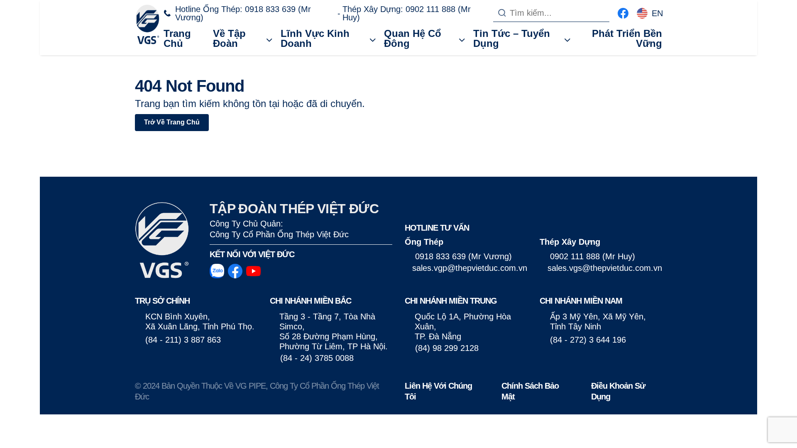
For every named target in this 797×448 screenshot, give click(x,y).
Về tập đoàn (229, 38)
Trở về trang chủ (172, 122)
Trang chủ (177, 38)
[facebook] (623, 12)
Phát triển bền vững (627, 38)
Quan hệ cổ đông (412, 38)
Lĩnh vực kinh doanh (315, 38)
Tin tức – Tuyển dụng (511, 38)
